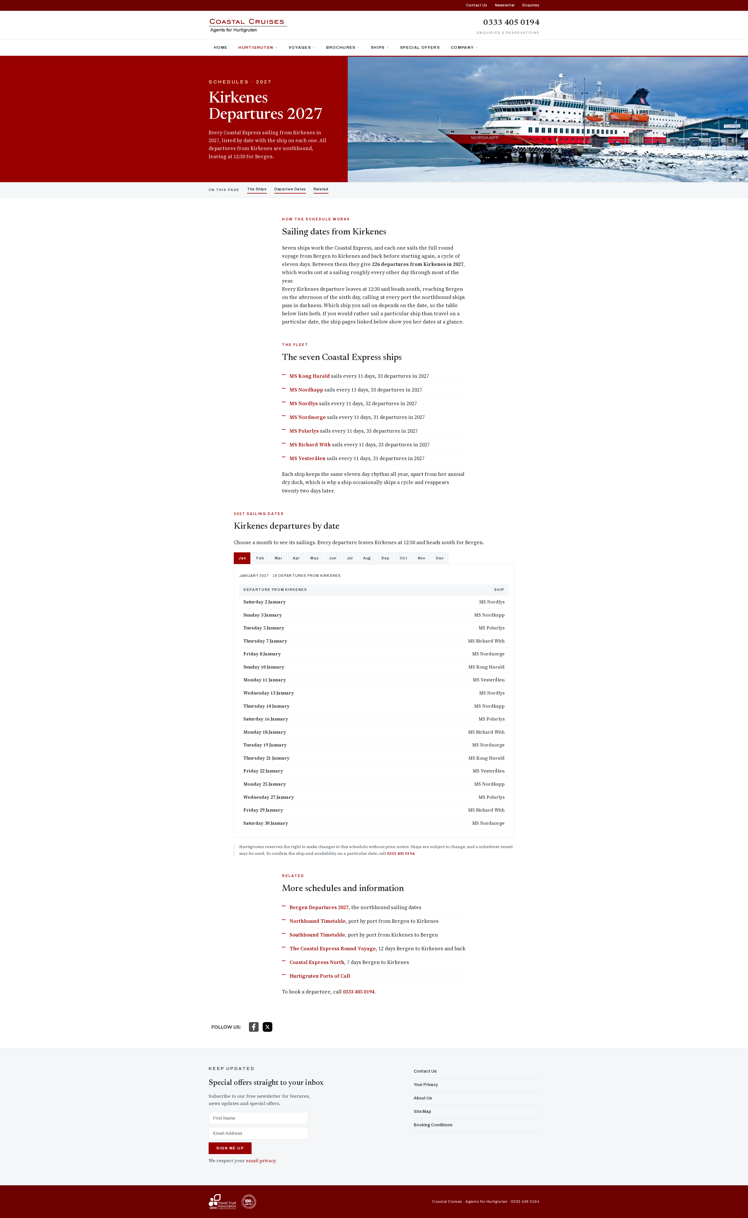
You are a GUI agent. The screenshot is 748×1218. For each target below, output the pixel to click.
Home (220, 47)
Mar (278, 558)
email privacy (261, 1161)
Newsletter (505, 5)
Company (462, 47)
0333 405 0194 (511, 23)
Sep (385, 558)
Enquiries (531, 5)
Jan (242, 558)
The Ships (257, 189)
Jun (332, 558)
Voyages (300, 47)
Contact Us (476, 5)
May (314, 558)
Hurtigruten (255, 47)
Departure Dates (290, 189)
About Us (423, 1098)
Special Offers (420, 47)
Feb (260, 558)
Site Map (422, 1111)
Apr (296, 558)
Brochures (340, 47)
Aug (367, 558)
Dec (440, 558)
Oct (403, 558)
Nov (421, 558)
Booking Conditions (433, 1125)
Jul (350, 558)
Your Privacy (426, 1085)
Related (321, 189)
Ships (378, 47)
